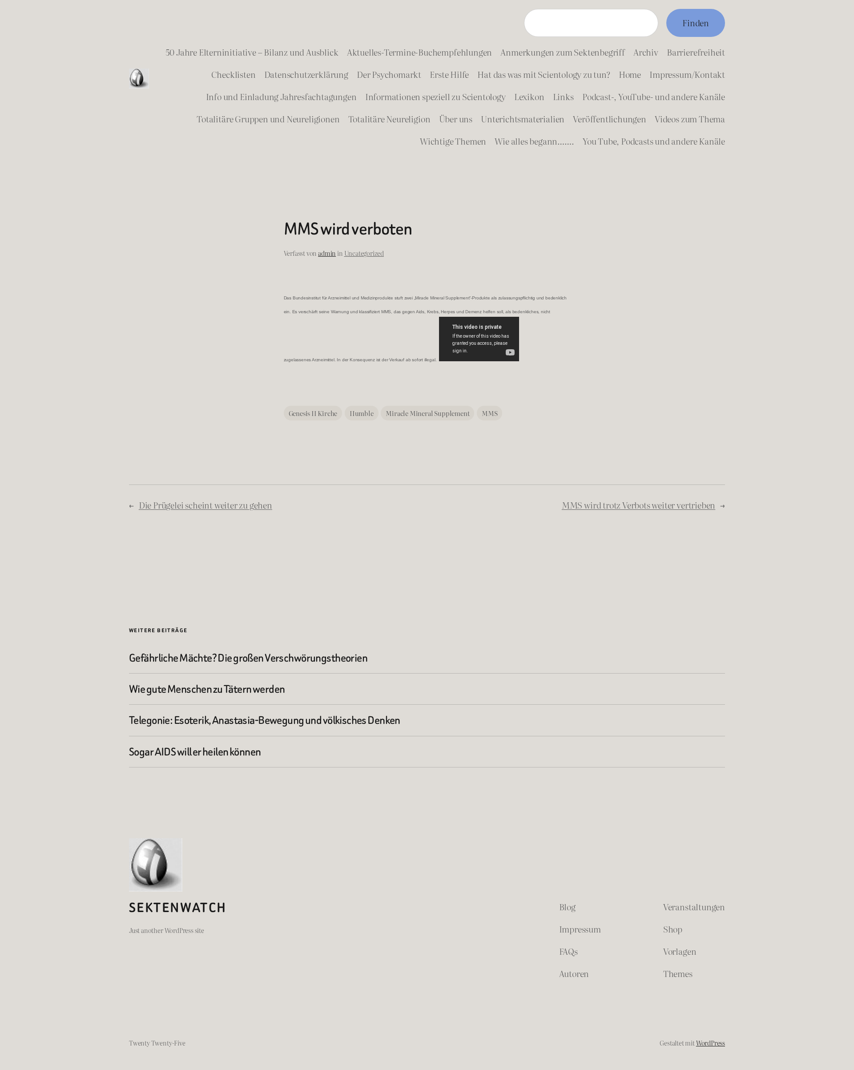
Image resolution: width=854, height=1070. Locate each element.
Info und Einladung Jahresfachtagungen (281, 96)
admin (327, 253)
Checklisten (233, 74)
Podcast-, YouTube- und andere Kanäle (653, 96)
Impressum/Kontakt (687, 74)
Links (563, 96)
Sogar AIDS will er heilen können (195, 751)
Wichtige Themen (453, 140)
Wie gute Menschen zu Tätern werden (207, 688)
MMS (489, 413)
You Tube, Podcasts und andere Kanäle (654, 140)
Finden (695, 22)
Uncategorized (364, 253)
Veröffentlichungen (609, 118)
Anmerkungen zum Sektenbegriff (562, 51)
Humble (362, 413)
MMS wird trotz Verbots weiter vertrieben (638, 504)
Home (630, 74)
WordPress (710, 1042)
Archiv (645, 51)
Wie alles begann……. (534, 140)
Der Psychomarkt (389, 74)
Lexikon (529, 96)
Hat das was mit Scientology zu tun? (543, 74)
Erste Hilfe (449, 74)
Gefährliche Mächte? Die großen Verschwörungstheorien (248, 657)
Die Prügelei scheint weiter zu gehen (205, 504)
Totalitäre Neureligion (389, 118)
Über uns (455, 118)
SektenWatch (177, 907)
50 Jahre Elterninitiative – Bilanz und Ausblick (251, 51)
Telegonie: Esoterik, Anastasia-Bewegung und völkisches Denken (264, 720)
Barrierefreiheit (696, 51)
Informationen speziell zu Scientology (435, 96)
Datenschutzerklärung (306, 74)
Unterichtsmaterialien (522, 118)
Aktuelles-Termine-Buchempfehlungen (419, 51)
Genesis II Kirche (313, 413)
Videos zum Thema (690, 118)
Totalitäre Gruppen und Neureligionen (268, 118)
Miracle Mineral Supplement (427, 413)
